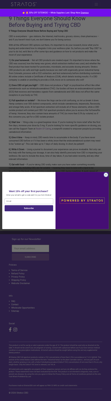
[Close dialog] (106, 175)
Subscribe (29, 208)
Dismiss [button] (85, 12)
